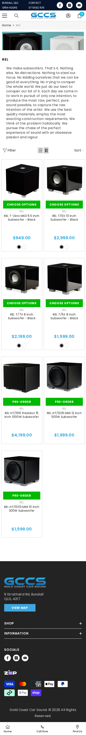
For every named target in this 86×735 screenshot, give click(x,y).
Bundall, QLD (10, 3)
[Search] (16, 15)
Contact (35, 3)
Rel (18, 25)
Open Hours (9, 7)
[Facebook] (7, 658)
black (19, 247)
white (24, 247)
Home (6, 25)
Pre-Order (21, 402)
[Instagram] (16, 658)
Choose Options (22, 204)
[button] (40, 150)
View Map (20, 608)
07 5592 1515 (36, 7)
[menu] (4, 15)
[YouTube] (25, 658)
